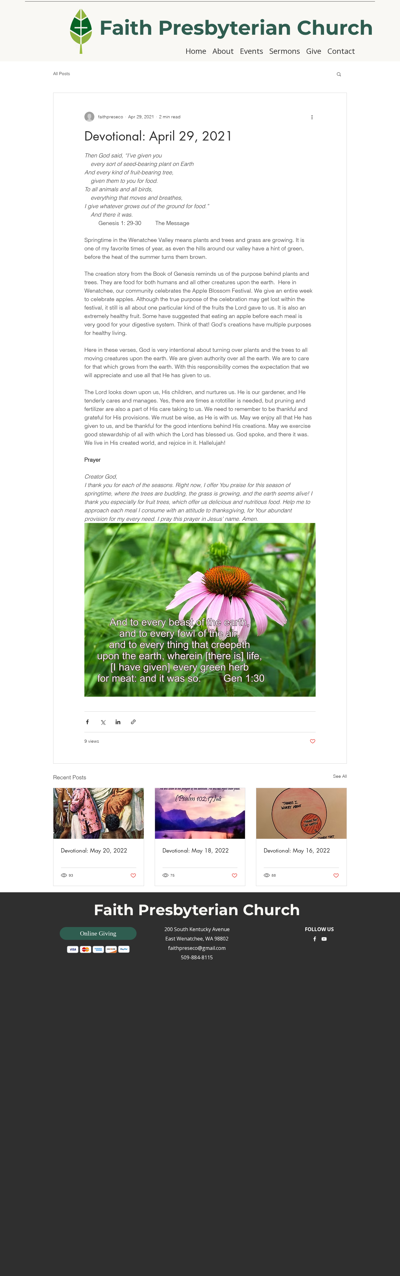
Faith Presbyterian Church (236, 27)
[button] (339, 73)
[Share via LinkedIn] (118, 722)
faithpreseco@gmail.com (197, 948)
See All (340, 776)
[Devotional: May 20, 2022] (98, 813)
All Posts (61, 73)
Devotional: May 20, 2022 (94, 850)
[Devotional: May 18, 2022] (200, 813)
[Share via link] (133, 722)
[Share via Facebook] (87, 722)
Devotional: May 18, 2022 (195, 850)
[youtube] (324, 939)
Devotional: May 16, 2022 (297, 850)
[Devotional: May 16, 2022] (301, 813)
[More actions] (312, 116)
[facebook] (315, 939)
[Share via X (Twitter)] (103, 722)
